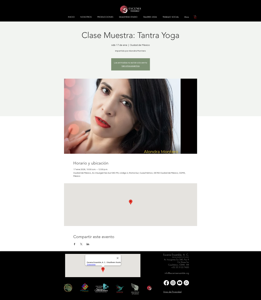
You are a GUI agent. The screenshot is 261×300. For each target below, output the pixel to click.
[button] (85, 17)
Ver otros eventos (131, 66)
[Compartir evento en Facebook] (74, 244)
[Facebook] (166, 282)
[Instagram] (173, 282)
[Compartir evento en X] (81, 244)
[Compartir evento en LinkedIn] (88, 244)
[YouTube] (179, 282)
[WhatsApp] (186, 282)
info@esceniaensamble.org (177, 273)
